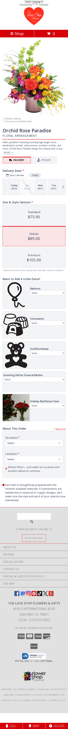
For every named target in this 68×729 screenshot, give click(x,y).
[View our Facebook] (16, 595)
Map (35, 726)
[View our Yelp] (51, 595)
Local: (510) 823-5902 (34, 620)
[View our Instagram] (28, 595)
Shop (19, 33)
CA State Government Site (48, 694)
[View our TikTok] (39, 595)
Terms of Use (57, 700)
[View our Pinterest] (34, 595)
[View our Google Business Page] (22, 595)
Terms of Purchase (35, 700)
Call (12, 726)
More (7, 152)
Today (35, 175)
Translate (43, 4)
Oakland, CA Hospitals (52, 689)
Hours (58, 726)
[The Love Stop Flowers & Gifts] (34, 25)
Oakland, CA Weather (16, 694)
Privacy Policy (11, 700)
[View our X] (45, 595)
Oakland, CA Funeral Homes (18, 689)
